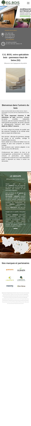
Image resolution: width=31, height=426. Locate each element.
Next (29, 80)
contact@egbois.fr (9, 37)
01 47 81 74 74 (11, 36)
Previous (2, 80)
